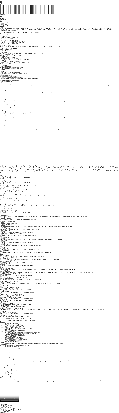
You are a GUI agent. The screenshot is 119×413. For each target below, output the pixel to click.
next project (2, 14)
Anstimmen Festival (4, 233)
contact (1, 2)
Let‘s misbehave (3, 94)
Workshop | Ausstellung (4, 24)
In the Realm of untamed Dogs (6, 75)
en (0, 4)
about (1, 1)
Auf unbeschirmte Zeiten (5, 98)
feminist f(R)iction (3, 36)
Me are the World (3, 127)
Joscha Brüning (6, 356)
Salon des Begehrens (4, 65)
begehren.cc (2, 69)
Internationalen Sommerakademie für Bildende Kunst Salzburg (18, 320)
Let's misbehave (3, 227)
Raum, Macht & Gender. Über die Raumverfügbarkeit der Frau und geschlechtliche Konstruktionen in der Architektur (23, 145)
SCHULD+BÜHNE (4, 60)
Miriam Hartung (6, 357)
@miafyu (2, 18)
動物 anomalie (3, 123)
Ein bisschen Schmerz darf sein (6, 224)
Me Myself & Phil (7, 371)
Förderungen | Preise (4, 25)
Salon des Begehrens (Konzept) (8, 373)
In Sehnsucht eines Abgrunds (5, 89)
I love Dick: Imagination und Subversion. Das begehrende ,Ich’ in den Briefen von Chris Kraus (18, 165)
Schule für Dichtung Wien (15, 349)
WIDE (12, 348)
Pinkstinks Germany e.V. (16, 347)
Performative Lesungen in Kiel (14, 5)
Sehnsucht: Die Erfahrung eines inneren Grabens (9, 214)
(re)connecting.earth (4, 193)
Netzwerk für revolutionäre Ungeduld (18, 345)
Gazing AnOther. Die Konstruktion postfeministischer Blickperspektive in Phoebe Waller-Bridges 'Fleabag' (21, 161)
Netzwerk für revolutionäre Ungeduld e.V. (26, 32)
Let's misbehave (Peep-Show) (9, 370)
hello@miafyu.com (3, 19)
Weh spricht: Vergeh (4, 110)
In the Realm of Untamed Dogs (7, 369)
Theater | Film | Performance (5, 22)
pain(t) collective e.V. (15, 346)
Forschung (2, 23)
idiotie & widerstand (4, 270)
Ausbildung (2, 26)
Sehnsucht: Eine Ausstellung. (7, 375)
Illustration (4, 367)
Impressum (2, 27)
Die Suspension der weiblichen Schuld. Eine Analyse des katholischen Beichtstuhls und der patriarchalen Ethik (21, 150)
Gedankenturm (4, 366)
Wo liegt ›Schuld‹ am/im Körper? (6, 158)
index (1, 3)
